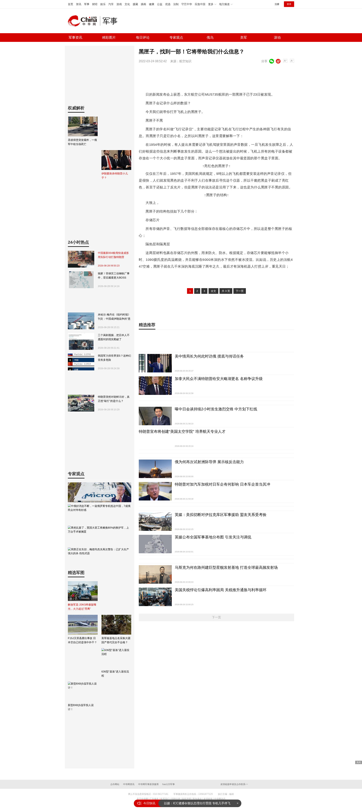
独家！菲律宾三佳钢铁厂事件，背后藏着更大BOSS (114, 275)
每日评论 (143, 37)
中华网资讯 (128, 784)
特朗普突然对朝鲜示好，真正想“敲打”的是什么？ (114, 398)
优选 (167, 4)
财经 (94, 4)
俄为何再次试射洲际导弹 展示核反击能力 (209, 462)
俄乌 (210, 37)
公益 (159, 4)
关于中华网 (142, 798)
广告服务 (154, 798)
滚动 (277, 37)
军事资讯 (75, 37)
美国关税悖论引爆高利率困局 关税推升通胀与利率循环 (220, 590)
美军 (243, 37)
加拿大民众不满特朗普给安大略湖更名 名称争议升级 (219, 379)
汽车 (111, 4)
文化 (127, 4)
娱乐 (103, 4)
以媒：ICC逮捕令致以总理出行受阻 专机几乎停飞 (197, 803)
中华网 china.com (84, 20)
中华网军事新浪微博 (148, 784)
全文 (213, 290)
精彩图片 (109, 37)
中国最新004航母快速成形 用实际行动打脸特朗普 (113, 255)
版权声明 (186, 798)
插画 (143, 4)
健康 (151, 4)
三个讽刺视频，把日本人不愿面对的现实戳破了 (114, 337)
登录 (289, 4)
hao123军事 (168, 784)
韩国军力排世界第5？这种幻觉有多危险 (114, 357)
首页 (70, 4)
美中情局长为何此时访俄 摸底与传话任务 (209, 356)
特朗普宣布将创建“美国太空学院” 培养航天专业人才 (182, 431)
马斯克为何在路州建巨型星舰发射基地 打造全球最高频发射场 (226, 567)
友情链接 (207, 798)
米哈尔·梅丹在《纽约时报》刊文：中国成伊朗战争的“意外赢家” (114, 317)
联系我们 (164, 798)
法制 (176, 4)
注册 (277, 4)
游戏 (119, 4)
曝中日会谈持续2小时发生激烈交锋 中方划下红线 (216, 409)
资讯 (78, 4)
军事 (86, 4)
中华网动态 (219, 798)
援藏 (135, 4)
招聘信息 (175, 798)
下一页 (240, 290)
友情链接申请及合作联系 (234, 784)
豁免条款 (197, 798)
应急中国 (200, 4)
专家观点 (176, 37)
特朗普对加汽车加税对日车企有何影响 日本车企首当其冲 (222, 484)
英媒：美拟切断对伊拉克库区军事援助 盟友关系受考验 (220, 515)
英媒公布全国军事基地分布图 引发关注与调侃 (213, 537)
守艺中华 (186, 4)
